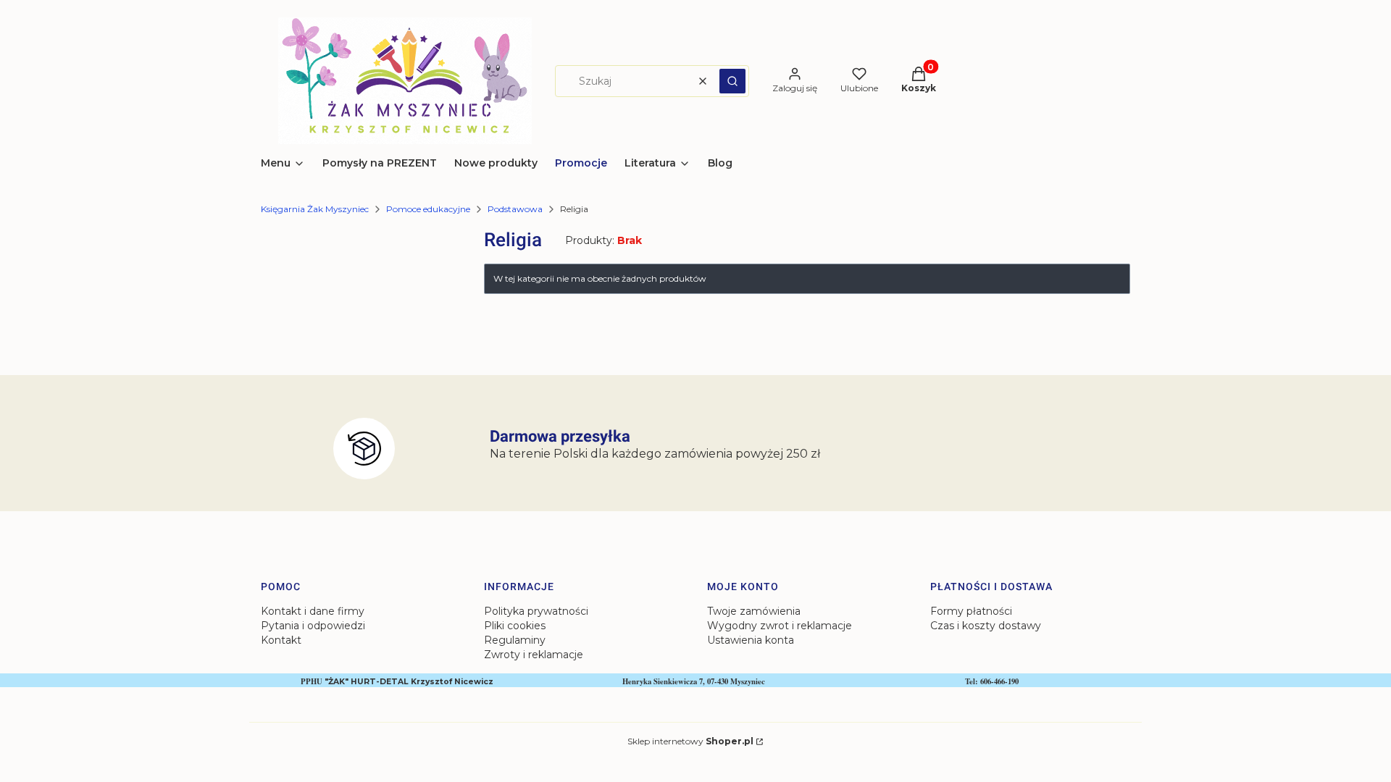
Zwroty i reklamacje (533, 654)
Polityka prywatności (536, 611)
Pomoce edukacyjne (428, 208)
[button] (732, 81)
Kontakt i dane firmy (312, 611)
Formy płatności (971, 611)
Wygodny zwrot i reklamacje (779, 625)
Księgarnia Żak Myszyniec (315, 208)
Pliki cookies (515, 625)
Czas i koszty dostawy (985, 625)
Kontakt (281, 640)
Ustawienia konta (750, 640)
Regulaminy (515, 640)
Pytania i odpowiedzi (313, 625)
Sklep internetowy (690, 741)
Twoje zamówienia (754, 611)
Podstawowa (515, 208)
